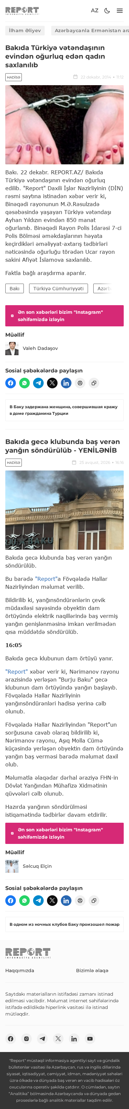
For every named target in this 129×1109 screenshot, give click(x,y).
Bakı (15, 288)
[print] (80, 383)
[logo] (22, 11)
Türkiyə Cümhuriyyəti (58, 288)
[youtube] (90, 1038)
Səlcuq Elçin (37, 866)
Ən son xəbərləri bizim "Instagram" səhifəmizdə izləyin (60, 315)
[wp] (24, 383)
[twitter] (52, 383)
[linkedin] (66, 383)
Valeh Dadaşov (40, 348)
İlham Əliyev (25, 30)
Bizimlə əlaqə (92, 970)
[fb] (10, 383)
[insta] (26, 1038)
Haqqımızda (19, 970)
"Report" (46, 579)
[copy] (94, 383)
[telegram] (38, 383)
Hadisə (13, 77)
